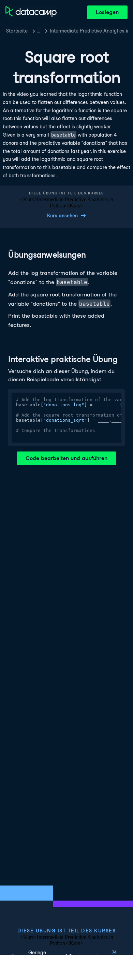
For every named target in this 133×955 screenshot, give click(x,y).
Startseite (17, 31)
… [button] (38, 31)
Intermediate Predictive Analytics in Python (89, 31)
